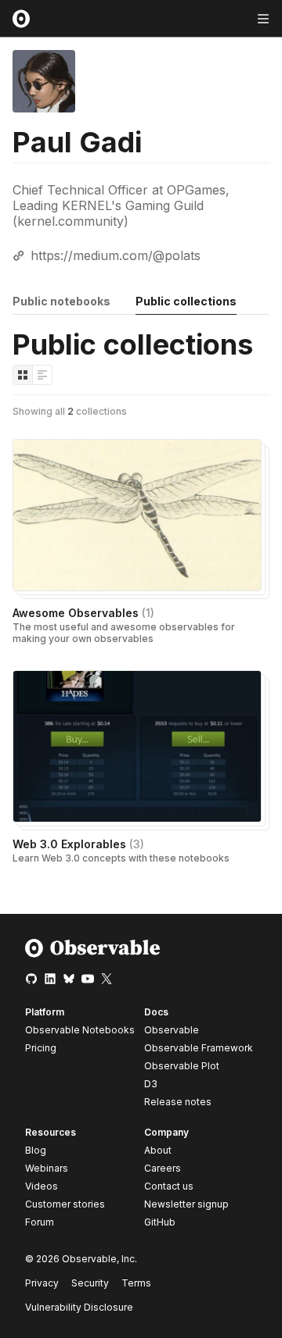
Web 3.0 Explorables (78, 844)
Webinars (46, 1168)
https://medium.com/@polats (116, 255)
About (158, 1150)
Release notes (178, 1102)
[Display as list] (42, 375)
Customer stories (65, 1204)
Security (90, 1283)
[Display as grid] (22, 375)
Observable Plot (181, 1066)
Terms (136, 1283)
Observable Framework (198, 1048)
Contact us (168, 1186)
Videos (41, 1186)
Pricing (40, 1048)
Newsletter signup (186, 1204)
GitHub (159, 1222)
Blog (35, 1150)
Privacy (42, 1283)
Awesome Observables (83, 612)
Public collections (186, 301)
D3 (150, 1084)
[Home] (93, 954)
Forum (39, 1222)
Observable (171, 1030)
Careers (162, 1168)
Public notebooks (61, 301)
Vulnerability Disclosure (79, 1307)
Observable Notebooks (80, 1030)
